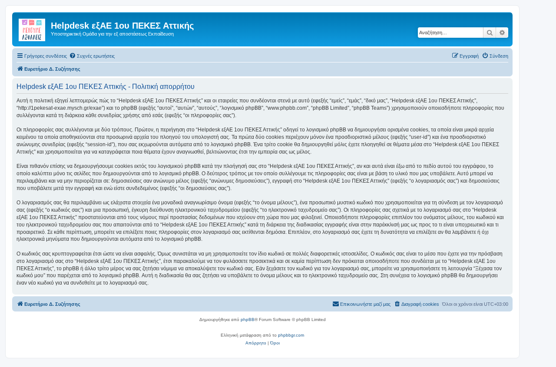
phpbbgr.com (291, 335)
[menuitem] (92, 56)
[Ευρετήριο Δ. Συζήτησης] (32, 28)
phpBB (248, 319)
